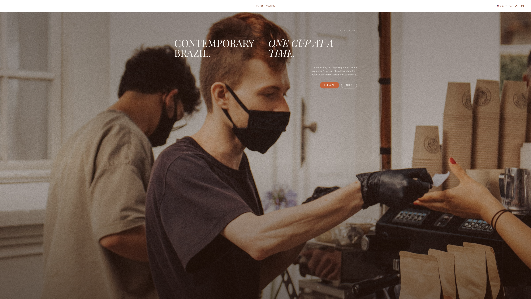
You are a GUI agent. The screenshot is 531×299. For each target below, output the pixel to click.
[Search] (510, 6)
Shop (349, 85)
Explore (329, 85)
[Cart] (522, 6)
